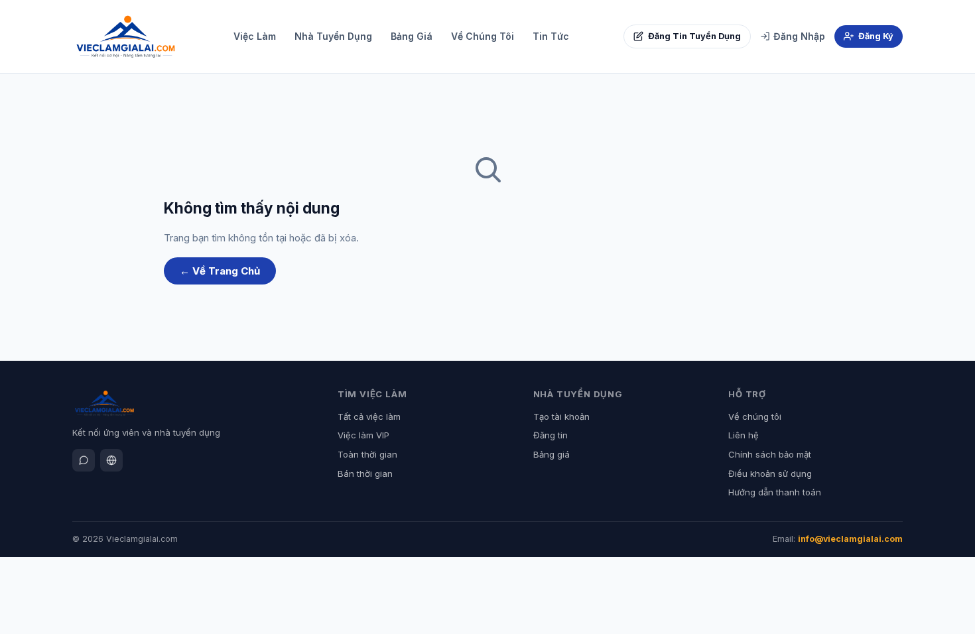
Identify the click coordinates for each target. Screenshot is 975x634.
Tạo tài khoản (561, 416)
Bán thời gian (365, 473)
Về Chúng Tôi (482, 36)
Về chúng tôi (754, 416)
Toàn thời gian (367, 454)
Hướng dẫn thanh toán (774, 492)
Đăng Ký (875, 36)
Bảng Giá (411, 36)
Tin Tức (551, 36)
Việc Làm (254, 36)
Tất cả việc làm (369, 416)
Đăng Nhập (799, 36)
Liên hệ (743, 435)
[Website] (111, 460)
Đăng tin (550, 435)
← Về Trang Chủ (220, 271)
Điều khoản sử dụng (770, 473)
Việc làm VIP (363, 435)
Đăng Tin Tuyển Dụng (694, 36)
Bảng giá (551, 454)
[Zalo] (83, 460)
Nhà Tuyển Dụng (333, 36)
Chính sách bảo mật (769, 454)
